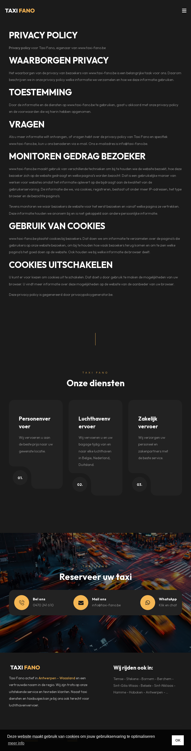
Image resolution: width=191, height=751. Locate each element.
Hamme (119, 692)
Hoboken (136, 692)
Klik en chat (168, 605)
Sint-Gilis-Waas (125, 685)
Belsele (146, 685)
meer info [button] (16, 743)
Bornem (148, 679)
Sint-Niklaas (163, 685)
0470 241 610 (43, 605)
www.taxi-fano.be (92, 48)
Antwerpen (154, 692)
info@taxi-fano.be (133, 143)
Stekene (132, 679)
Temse (118, 679)
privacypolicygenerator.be (91, 294)
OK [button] (178, 740)
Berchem (164, 679)
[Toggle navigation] (184, 12)
